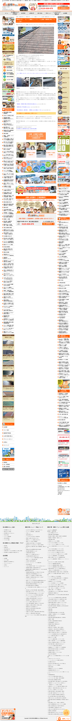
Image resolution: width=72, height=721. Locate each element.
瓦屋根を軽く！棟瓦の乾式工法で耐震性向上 (56, 629)
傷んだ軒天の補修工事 (52, 653)
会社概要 (65, 13)
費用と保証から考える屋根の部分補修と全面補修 (34, 582)
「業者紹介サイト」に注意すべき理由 (63, 377)
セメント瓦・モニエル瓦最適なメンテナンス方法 (9, 174)
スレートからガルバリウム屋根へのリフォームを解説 (64, 191)
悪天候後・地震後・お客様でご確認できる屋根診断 (57, 536)
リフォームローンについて (31, 578)
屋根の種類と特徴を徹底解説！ (8, 113)
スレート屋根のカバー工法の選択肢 (64, 248)
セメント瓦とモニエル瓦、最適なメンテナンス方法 (57, 584)
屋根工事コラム (22, 16)
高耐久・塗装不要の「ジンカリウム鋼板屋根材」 (57, 640)
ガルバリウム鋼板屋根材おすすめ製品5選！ (64, 206)
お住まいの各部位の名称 (9, 115)
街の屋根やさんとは (7, 529)
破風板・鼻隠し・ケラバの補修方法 (54, 589)
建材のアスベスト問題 (8, 244)
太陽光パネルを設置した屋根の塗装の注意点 (64, 263)
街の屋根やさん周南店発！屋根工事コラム (11, 552)
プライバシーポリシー (8, 439)
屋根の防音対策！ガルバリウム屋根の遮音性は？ (64, 215)
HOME (17, 16)
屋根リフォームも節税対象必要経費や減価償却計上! (64, 426)
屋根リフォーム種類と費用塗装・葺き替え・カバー (64, 245)
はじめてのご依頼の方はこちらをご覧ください (34, 529)
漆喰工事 (65, 82)
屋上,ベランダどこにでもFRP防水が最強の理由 (9, 161)
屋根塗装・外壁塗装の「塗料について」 (55, 537)
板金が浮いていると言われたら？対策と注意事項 (64, 365)
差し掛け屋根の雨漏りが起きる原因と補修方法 (9, 216)
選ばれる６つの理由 (7, 531)
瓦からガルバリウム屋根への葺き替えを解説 (64, 194)
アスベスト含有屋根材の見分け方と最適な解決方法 (57, 634)
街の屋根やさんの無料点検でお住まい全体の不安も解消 (27, 128)
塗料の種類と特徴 (63, 437)
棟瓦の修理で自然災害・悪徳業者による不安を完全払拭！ (58, 605)
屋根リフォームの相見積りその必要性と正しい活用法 (64, 342)
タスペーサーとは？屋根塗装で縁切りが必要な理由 (57, 597)
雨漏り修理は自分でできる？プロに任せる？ (9, 124)
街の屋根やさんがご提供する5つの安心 (15, 13)
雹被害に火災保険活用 (52, 710)
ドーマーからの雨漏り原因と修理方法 (8, 310)
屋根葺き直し (65, 97)
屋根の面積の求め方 (8, 202)
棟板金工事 (65, 102)
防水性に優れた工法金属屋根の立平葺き (8, 193)
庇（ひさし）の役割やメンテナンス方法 (9, 307)
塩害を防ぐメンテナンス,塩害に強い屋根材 (9, 261)
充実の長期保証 (6, 538)
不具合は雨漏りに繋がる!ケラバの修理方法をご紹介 (57, 599)
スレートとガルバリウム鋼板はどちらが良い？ (64, 188)
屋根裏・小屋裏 (7, 219)
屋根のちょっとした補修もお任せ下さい (33, 539)
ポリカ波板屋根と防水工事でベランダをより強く (64, 403)
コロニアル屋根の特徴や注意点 (62, 254)
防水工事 (65, 92)
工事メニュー (48, 13)
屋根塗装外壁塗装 (65, 107)
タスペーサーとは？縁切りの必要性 (8, 149)
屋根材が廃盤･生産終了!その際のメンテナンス (8, 267)
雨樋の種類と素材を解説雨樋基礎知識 (9, 323)
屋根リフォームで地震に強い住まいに (33, 554)
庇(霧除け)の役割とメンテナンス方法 (7, 187)
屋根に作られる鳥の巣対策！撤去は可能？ (33, 608)
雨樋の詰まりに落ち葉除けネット (32, 606)
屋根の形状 (6, 207)
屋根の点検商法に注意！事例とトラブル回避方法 (64, 362)
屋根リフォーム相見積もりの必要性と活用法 (34, 575)
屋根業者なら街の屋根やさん (9, 561)
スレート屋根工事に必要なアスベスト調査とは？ (9, 326)
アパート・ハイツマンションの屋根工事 (63, 417)
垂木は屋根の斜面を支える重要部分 (32, 585)
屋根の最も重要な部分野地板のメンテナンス (8, 249)
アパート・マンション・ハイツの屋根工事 (33, 562)
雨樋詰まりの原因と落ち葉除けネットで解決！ (64, 409)
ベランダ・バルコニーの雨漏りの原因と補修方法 (9, 168)
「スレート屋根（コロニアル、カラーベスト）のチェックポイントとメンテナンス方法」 (32, 73)
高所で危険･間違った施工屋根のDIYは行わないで (9, 294)
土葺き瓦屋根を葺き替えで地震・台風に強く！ (9, 177)
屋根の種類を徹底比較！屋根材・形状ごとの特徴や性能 (58, 571)
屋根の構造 (6, 133)
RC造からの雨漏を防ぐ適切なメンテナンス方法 (56, 642)
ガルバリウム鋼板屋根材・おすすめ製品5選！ (56, 555)
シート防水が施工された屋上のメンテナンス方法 (9, 155)
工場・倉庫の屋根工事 (63, 414)
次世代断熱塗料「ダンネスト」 (62, 318)
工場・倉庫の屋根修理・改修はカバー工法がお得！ (64, 400)
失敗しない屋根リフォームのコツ (63, 225)
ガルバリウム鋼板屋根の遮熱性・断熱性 (64, 200)
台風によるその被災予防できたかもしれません (64, 291)
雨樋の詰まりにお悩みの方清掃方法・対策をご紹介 (64, 406)
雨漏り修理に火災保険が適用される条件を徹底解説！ (57, 714)
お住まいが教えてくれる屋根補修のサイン (64, 236)
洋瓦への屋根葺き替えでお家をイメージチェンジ (9, 271)
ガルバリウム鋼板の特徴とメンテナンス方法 (9, 288)
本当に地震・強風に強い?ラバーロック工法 (9, 199)
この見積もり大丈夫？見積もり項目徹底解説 (63, 351)
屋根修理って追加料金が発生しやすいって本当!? (64, 368)
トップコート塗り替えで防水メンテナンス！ (9, 329)
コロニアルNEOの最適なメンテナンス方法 (64, 275)
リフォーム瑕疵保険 (7, 536)
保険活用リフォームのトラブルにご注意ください (64, 374)
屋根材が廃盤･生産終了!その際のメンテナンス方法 (57, 602)
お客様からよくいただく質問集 (53, 541)
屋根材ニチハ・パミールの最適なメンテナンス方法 (64, 269)
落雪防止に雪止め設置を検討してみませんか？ (34, 598)
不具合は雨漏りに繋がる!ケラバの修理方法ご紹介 (9, 139)
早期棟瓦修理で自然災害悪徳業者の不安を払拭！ (9, 180)
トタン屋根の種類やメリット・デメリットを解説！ (57, 579)
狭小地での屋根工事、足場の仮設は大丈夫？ (56, 550)
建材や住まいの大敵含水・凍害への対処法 (8, 225)
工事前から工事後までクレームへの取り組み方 (64, 348)
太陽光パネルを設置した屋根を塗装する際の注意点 (35, 611)
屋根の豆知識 (6, 252)
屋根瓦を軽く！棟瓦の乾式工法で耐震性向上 (63, 303)
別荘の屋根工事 (62, 419)
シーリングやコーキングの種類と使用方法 (9, 190)
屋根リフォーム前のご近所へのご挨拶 (63, 345)
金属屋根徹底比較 (51, 674)
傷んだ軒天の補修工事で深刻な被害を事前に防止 (9, 146)
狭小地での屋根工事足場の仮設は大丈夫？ (63, 278)
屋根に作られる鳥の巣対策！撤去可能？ (64, 412)
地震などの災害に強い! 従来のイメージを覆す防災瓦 (57, 632)
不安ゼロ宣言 (6, 534)
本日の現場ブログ (7, 549)
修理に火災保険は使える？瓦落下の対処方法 (64, 297)
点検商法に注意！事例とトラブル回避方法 (33, 543)
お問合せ (5, 442)
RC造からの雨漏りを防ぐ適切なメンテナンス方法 (9, 304)
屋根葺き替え (65, 72)
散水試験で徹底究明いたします (31, 551)
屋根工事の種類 (63, 68)
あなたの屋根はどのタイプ (53, 532)
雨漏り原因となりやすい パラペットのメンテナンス (35, 591)
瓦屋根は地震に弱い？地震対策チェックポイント (64, 306)
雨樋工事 (65, 87)
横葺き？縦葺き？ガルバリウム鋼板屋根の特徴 (64, 209)
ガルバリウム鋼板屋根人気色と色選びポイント (64, 203)
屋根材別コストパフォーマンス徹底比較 (9, 255)
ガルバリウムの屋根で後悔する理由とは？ (8, 282)
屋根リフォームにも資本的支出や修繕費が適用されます (36, 580)
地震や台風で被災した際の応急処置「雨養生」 (9, 196)
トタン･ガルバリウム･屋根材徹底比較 (8, 278)
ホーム (6, 13)
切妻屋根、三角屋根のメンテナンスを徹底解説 (9, 213)
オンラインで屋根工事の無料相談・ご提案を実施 (64, 339)
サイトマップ (6, 445)
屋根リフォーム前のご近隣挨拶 (31, 541)
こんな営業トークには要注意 (63, 357)
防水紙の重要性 (7, 246)
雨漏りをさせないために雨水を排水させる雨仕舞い (57, 697)
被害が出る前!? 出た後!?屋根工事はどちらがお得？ (64, 354)
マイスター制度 (6, 539)
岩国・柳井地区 (7, 466)
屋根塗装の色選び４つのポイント (62, 315)
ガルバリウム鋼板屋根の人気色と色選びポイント (57, 566)
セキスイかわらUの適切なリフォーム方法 (55, 542)
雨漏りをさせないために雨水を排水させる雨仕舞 (9, 230)
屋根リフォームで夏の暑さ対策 (31, 559)
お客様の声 (31, 13)
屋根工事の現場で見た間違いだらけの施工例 (63, 312)
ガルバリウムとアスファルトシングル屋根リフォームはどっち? (9, 274)
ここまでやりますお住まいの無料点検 (57, 13)
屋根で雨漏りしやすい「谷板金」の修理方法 (8, 233)
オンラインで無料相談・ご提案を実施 (33, 531)
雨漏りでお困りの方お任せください (32, 538)
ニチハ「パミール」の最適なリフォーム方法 (56, 544)
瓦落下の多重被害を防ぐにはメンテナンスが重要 (64, 294)
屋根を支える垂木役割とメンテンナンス (8, 297)
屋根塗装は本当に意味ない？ (7, 121)
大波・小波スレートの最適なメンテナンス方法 (9, 184)
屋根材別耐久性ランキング (7, 258)
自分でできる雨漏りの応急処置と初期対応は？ (64, 323)
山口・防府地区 (7, 464)
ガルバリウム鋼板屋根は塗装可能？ (64, 197)
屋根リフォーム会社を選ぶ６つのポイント (64, 286)
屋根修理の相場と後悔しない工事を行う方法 (63, 228)
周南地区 (5, 462)
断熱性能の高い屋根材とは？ (7, 316)
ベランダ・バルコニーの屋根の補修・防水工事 (34, 557)
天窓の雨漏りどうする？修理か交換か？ (9, 313)
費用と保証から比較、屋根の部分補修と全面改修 (64, 234)
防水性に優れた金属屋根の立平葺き (54, 679)
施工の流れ (40, 13)
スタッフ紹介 (6, 430)
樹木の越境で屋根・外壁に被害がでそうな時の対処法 (64, 371)
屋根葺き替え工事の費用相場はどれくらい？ (64, 231)
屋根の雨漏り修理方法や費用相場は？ (9, 300)
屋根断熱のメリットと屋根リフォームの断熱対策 (9, 319)
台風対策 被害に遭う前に (30, 552)
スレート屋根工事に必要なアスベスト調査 (55, 635)
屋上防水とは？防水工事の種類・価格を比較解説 (9, 165)
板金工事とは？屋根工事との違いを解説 (9, 128)
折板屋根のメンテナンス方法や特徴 (54, 581)
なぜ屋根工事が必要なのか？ (64, 222)
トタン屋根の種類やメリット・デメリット (63, 257)
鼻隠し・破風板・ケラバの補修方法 (9, 136)
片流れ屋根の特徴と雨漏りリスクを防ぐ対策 (9, 210)
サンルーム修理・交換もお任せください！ (64, 397)
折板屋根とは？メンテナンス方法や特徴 (64, 260)
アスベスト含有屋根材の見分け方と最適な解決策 (9, 242)
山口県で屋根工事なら (8, 436)
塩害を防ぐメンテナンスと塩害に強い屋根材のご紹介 (57, 686)
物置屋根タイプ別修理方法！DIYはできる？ (63, 394)
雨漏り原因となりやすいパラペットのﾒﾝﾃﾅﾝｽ (9, 158)
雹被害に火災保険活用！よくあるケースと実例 (64, 329)
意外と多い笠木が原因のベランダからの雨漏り (9, 142)
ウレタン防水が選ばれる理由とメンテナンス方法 (9, 152)
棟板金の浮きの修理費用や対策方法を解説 (9, 131)
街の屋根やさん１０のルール (9, 533)
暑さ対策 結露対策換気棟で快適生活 (8, 222)
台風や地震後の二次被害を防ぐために (64, 300)
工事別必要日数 (62, 282)
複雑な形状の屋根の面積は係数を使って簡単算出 (57, 617)
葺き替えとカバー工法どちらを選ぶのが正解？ (64, 239)
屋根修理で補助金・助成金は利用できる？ (63, 332)
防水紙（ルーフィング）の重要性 (54, 665)
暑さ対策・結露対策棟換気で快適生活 (55, 620)
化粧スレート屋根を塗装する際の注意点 (63, 266)
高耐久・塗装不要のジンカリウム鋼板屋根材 (9, 291)
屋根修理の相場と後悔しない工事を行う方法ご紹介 (35, 572)
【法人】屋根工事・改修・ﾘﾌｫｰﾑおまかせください (64, 423)
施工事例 (23, 13)
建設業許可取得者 (7, 433)
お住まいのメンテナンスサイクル (54, 658)
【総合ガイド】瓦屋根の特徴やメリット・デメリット (57, 570)
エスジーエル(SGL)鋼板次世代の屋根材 (8, 285)
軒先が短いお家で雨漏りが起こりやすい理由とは (9, 239)
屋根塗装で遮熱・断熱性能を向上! (63, 321)
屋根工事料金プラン (29, 534)
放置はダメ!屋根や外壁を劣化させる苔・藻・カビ (9, 264)
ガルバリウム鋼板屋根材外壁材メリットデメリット (64, 212)
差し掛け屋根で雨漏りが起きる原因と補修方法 (56, 696)
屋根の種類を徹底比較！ (61, 242)
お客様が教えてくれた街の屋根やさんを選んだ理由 (13, 550)
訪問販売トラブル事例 (63, 359)
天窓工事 (65, 112)
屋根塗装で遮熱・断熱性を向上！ (54, 624)
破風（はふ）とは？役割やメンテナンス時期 (9, 332)
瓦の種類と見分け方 (8, 236)
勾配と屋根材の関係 (8, 227)
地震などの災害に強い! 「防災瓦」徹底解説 (63, 309)
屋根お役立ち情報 (62, 288)
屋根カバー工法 (66, 77)
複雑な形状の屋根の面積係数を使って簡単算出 (9, 205)
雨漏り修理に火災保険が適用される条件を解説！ (64, 326)
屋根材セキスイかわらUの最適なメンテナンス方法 (64, 272)
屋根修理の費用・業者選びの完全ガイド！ (9, 118)
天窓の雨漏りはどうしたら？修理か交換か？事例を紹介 (58, 591)
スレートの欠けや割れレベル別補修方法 (63, 251)
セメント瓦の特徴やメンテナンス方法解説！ (9, 171)
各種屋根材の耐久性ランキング (53, 670)
